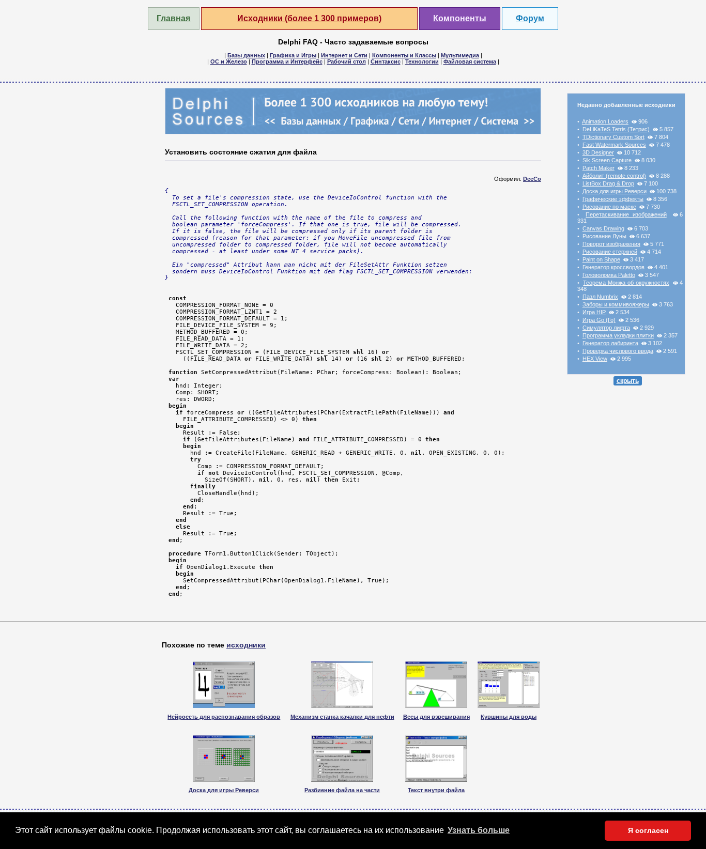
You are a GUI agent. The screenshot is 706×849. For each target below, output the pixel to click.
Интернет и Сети (344, 55)
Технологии (422, 61)
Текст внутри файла (436, 790)
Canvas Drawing (603, 228)
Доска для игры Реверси (614, 191)
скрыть (628, 380)
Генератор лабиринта (610, 343)
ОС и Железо (228, 61)
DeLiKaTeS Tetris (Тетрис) (616, 129)
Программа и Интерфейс (287, 61)
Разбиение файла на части (342, 790)
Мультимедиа (460, 55)
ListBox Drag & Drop (608, 183)
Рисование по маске (609, 207)
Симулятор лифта (606, 328)
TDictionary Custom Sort (613, 137)
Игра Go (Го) (599, 320)
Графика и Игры (293, 55)
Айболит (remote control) (614, 176)
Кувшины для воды (508, 717)
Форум (530, 18)
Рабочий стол (346, 61)
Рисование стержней (609, 252)
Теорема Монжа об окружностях (626, 283)
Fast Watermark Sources (614, 145)
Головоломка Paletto (608, 275)
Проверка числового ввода (617, 351)
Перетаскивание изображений (626, 214)
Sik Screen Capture (607, 160)
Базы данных (246, 55)
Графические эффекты (612, 199)
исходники (246, 645)
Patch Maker (598, 168)
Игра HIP (594, 312)
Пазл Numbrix (600, 297)
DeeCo (532, 179)
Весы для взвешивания (436, 717)
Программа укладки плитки (618, 335)
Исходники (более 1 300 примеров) (309, 18)
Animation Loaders (605, 121)
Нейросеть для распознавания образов (223, 717)
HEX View (594, 359)
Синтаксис (386, 61)
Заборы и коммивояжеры (615, 304)
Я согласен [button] (648, 830)
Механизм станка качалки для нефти (342, 717)
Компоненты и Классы (404, 55)
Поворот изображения (611, 244)
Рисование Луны (604, 236)
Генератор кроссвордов (613, 267)
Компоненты (459, 18)
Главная (173, 18)
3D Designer (598, 152)
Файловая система (469, 61)
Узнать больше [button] (479, 830)
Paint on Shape (601, 259)
